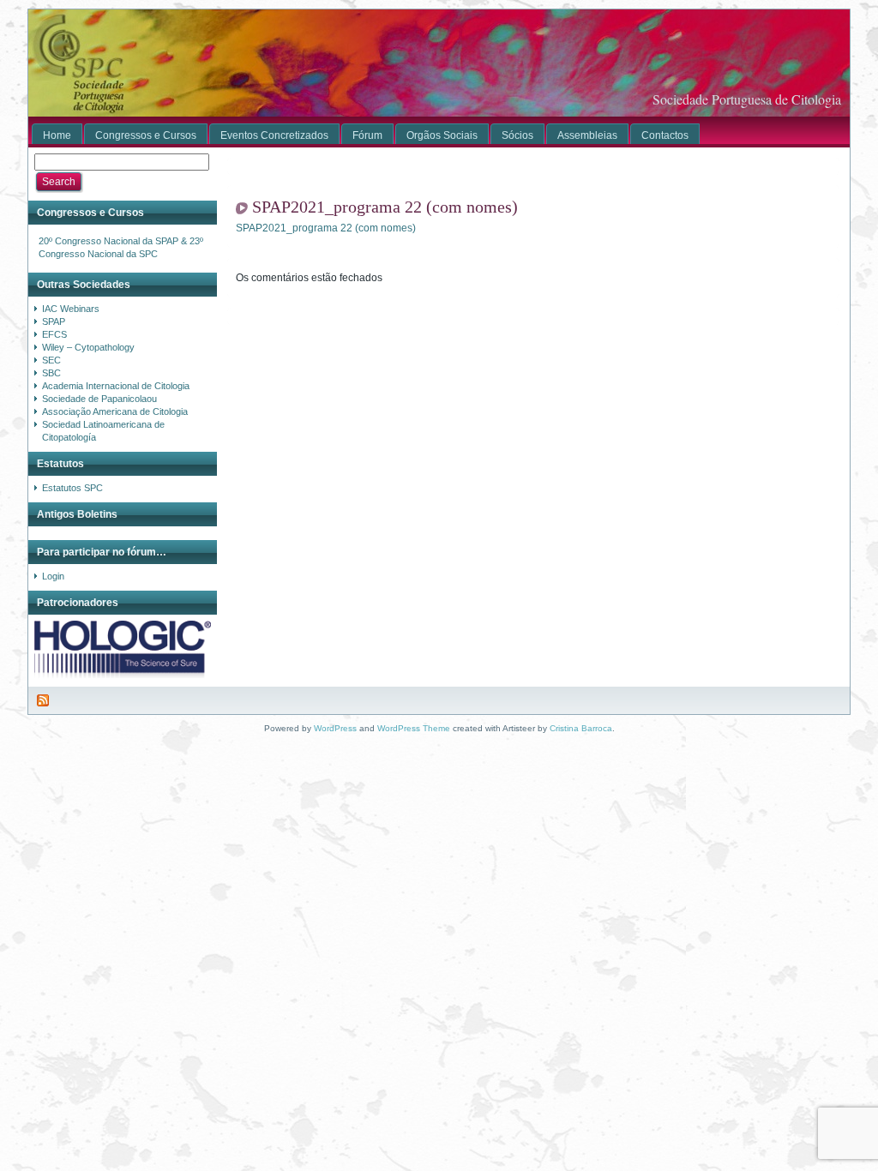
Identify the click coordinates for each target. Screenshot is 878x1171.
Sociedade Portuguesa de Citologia (746, 99)
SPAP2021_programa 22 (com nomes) (385, 206)
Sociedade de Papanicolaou (99, 398)
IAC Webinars (70, 308)
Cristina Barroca (581, 728)
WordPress (335, 728)
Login (53, 576)
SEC (51, 360)
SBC (51, 373)
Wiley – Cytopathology (88, 347)
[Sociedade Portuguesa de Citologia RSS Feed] (44, 700)
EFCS (54, 334)
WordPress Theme (413, 728)
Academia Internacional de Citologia (115, 386)
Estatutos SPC (72, 488)
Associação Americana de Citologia (115, 411)
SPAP (53, 321)
